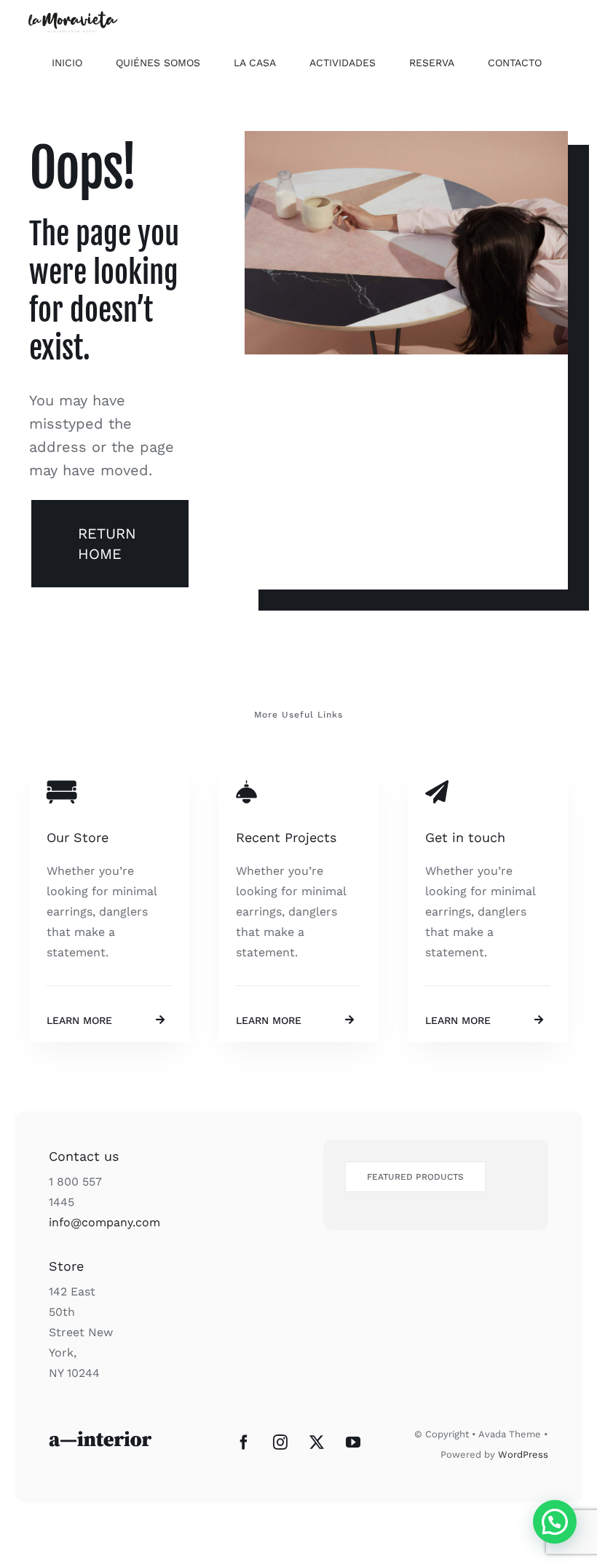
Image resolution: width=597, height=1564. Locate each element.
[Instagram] (280, 1442)
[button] (555, 1522)
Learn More (79, 1020)
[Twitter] (317, 1442)
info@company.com (104, 1222)
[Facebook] (244, 1442)
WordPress (523, 1454)
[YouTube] (353, 1442)
